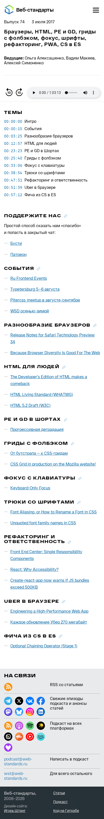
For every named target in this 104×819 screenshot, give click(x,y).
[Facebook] (41, 701)
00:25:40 (13, 158)
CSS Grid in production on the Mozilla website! (53, 464)
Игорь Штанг (14, 810)
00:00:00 (13, 121)
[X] (19, 701)
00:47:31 (13, 180)
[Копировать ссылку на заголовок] (65, 216)
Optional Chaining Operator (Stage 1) (43, 645)
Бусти (16, 243)
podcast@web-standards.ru (18, 761)
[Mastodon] (8, 712)
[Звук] (8, 736)
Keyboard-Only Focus (30, 487)
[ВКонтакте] (30, 701)
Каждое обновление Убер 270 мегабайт (48, 622)
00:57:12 (13, 194)
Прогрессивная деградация (37, 429)
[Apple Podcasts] (19, 726)
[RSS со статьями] (8, 687)
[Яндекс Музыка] (41, 726)
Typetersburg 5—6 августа (35, 289)
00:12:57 (13, 143)
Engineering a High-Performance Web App (49, 611)
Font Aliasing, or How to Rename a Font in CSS (53, 511)
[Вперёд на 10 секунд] (19, 93)
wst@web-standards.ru (15, 776)
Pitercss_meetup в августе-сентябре (45, 299)
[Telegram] (8, 701)
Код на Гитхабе (66, 810)
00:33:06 (13, 165)
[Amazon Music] (41, 736)
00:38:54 (13, 172)
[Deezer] (8, 747)
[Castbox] (19, 736)
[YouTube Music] (30, 736)
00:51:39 (13, 187)
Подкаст (60, 802)
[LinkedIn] (41, 712)
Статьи (59, 793)
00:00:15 (13, 128)
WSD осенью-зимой (29, 310)
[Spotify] (30, 726)
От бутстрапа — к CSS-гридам (39, 453)
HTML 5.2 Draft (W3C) (30, 405)
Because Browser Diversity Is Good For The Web (55, 352)
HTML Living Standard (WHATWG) (41, 394)
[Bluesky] (19, 712)
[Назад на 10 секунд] (9, 93)
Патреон (18, 254)
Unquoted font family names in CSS (43, 522)
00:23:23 (13, 150)
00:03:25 (13, 136)
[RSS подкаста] (8, 726)
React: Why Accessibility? (34, 569)
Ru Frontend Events (28, 278)
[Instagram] (30, 712)
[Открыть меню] (96, 10)
